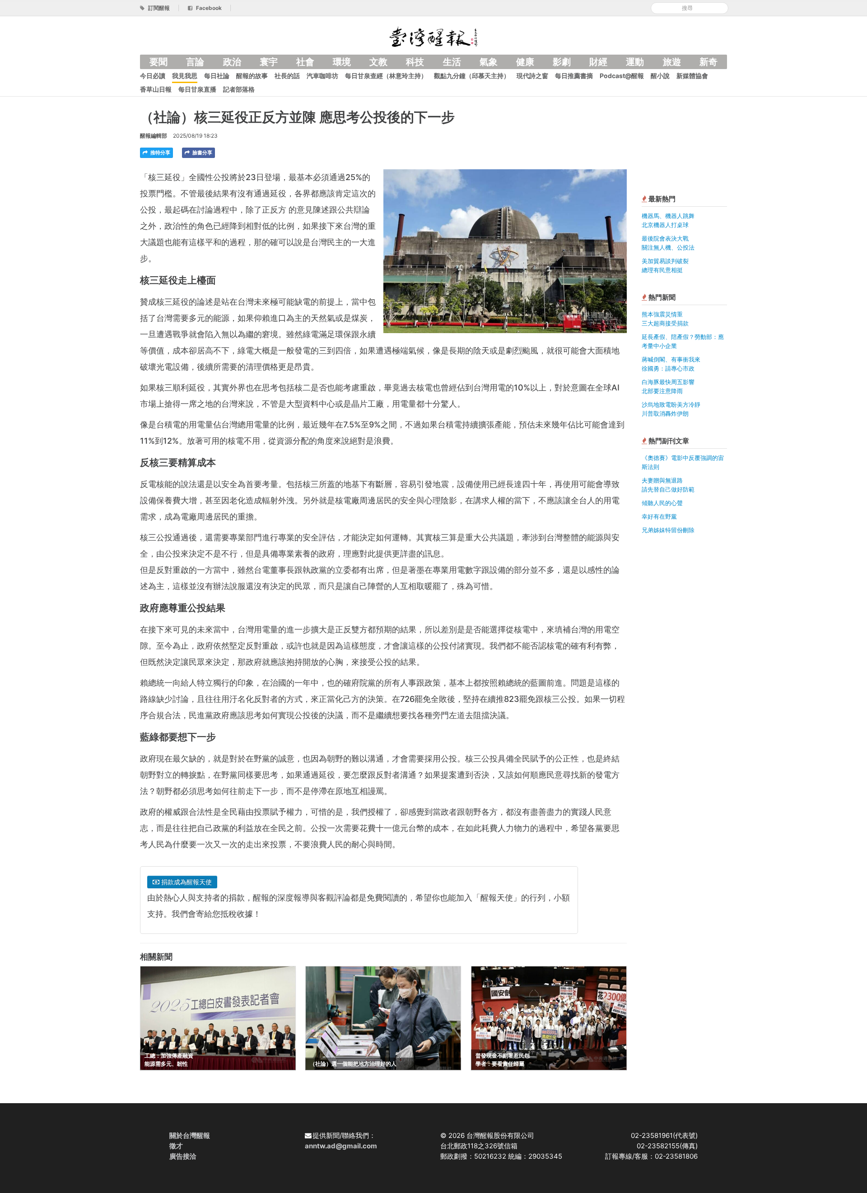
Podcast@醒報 (622, 75)
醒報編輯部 (153, 135)
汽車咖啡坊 (322, 75)
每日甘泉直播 (197, 89)
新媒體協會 (692, 75)
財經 (598, 61)
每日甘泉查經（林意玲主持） (386, 75)
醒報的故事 (252, 75)
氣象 (489, 61)
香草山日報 (156, 89)
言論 (195, 61)
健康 (525, 61)
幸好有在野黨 (659, 516)
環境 (342, 61)
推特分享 (159, 152)
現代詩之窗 (532, 75)
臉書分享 (201, 152)
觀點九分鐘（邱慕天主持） (472, 75)
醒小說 (660, 75)
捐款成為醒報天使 (185, 882)
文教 (378, 61)
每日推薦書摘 (574, 75)
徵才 (176, 1146)
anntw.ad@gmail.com (341, 1146)
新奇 (708, 61)
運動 (635, 61)
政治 (232, 61)
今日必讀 (152, 75)
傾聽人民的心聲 (662, 502)
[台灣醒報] (433, 36)
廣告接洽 (182, 1156)
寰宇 (269, 61)
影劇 (562, 61)
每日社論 (216, 75)
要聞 (158, 61)
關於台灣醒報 (189, 1135)
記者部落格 (239, 89)
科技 (415, 61)
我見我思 (184, 75)
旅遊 (672, 61)
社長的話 (287, 75)
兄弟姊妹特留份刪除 (668, 530)
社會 (305, 61)
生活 (452, 61)
